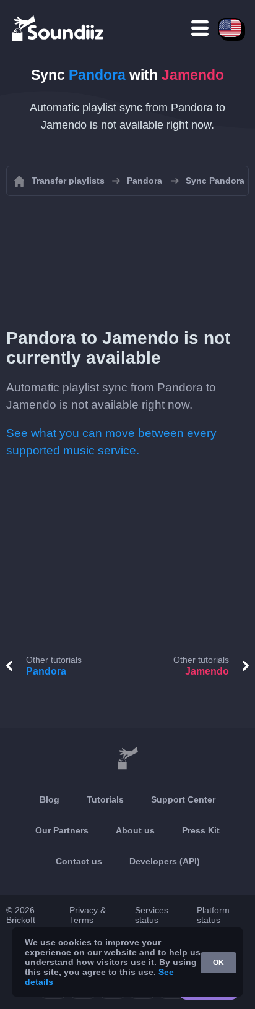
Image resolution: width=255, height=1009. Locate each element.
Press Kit (201, 830)
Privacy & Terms (87, 915)
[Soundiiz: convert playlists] (127, 758)
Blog (49, 799)
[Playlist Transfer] (58, 28)
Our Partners (62, 830)
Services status (151, 915)
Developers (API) (164, 861)
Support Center (183, 799)
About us (135, 830)
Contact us (79, 861)
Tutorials (105, 799)
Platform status (213, 915)
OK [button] (218, 962)
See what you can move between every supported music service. (111, 442)
